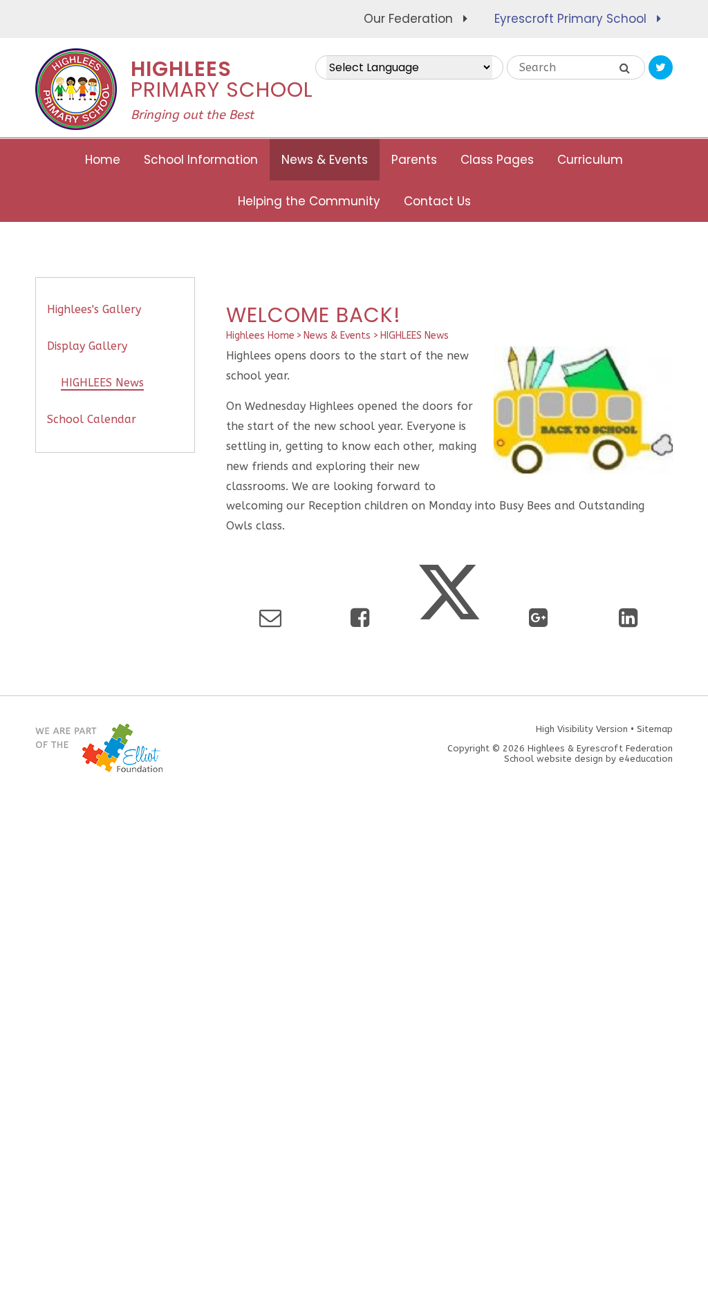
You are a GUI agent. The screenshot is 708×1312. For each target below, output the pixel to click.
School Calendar (91, 419)
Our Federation (408, 18)
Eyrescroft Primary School (570, 18)
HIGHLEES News (414, 335)
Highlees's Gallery (94, 309)
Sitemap (655, 729)
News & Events (337, 335)
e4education (646, 758)
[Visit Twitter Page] (661, 67)
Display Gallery (87, 346)
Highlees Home (260, 335)
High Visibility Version (582, 729)
